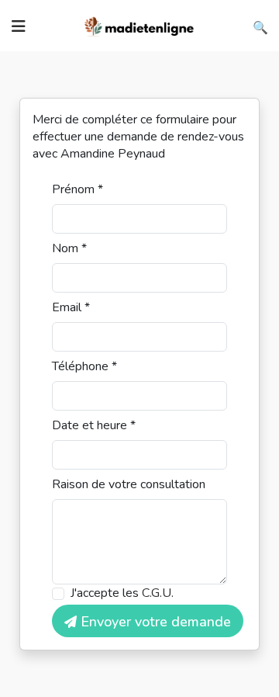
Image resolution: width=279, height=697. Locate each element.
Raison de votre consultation (128, 484)
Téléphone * (84, 366)
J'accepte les (122, 593)
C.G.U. (158, 593)
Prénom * (77, 189)
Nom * (69, 248)
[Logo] (139, 24)
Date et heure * (94, 425)
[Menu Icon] (19, 26)
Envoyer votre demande (154, 621)
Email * (71, 307)
